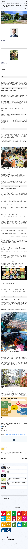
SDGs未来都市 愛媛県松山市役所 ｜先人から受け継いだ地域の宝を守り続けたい (15, 434)
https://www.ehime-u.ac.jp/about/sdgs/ (13, 430)
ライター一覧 (14, 545)
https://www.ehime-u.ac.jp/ (7, 428)
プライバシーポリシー (11, 543)
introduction (3, 69)
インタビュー (4, 3)
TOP (1, 3)
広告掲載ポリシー (17, 543)
